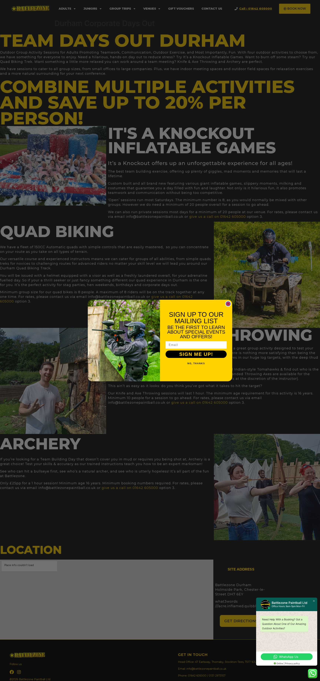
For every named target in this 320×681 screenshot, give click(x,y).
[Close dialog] (228, 304)
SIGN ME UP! (196, 354)
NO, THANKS (196, 363)
